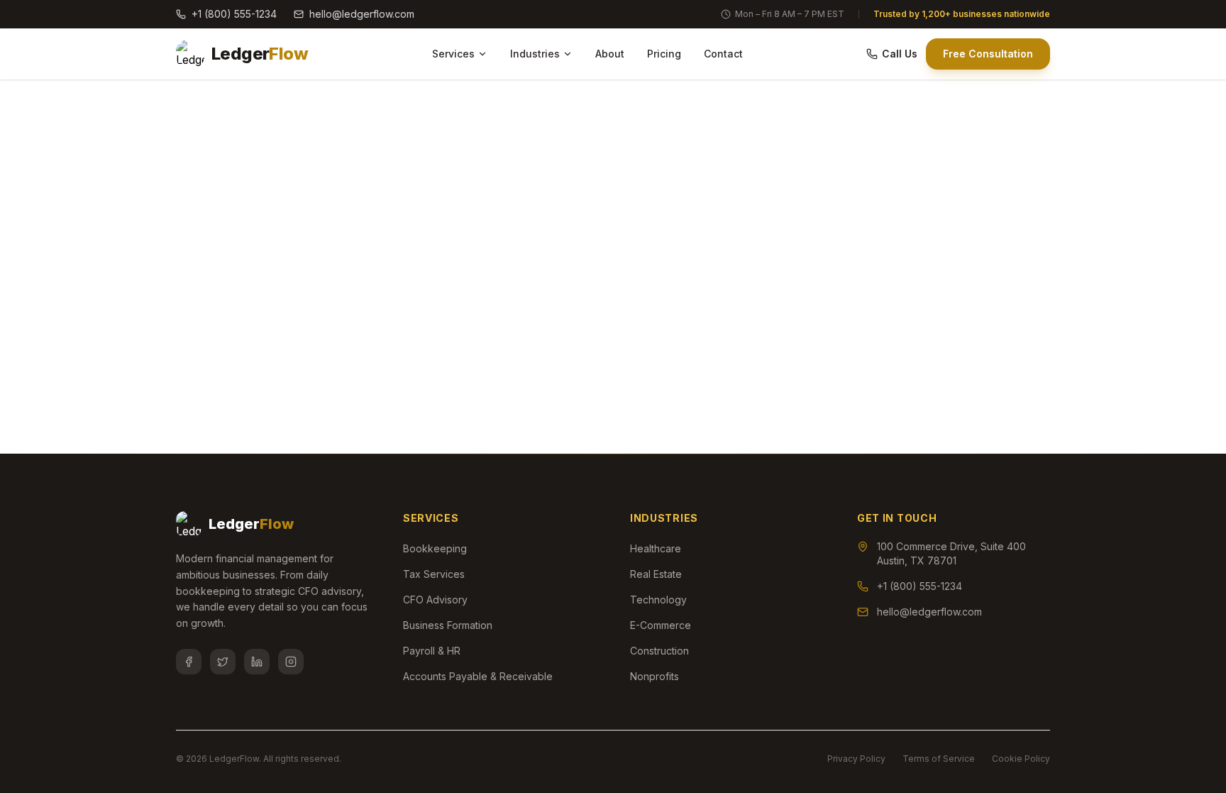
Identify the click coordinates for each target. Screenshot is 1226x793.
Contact (723, 54)
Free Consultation (988, 54)
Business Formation (447, 625)
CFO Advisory (435, 600)
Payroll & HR (431, 651)
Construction (659, 651)
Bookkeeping (435, 548)
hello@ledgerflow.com (361, 14)
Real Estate (656, 574)
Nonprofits (654, 676)
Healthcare (655, 548)
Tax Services (434, 574)
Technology (658, 600)
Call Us (899, 54)
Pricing (664, 54)
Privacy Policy (856, 758)
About (609, 54)
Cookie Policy (1021, 758)
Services (453, 54)
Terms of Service (938, 758)
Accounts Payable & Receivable (478, 676)
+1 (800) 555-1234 (234, 14)
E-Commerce (660, 625)
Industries (535, 54)
